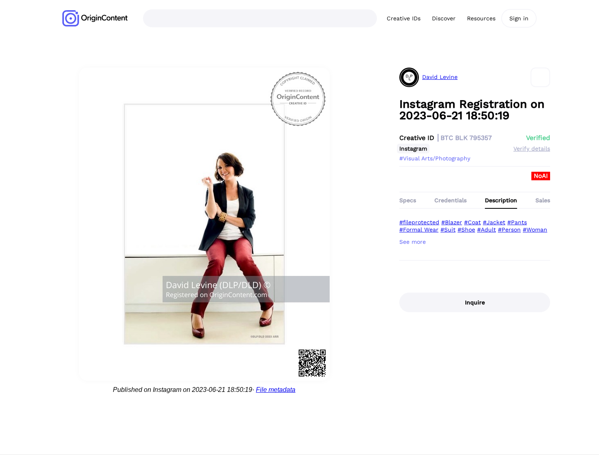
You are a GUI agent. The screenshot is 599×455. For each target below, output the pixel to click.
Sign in (519, 18)
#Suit (448, 229)
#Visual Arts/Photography (434, 158)
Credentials (450, 200)
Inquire (475, 302)
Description (501, 200)
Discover (444, 18)
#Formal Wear (418, 229)
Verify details (531, 148)
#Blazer (451, 222)
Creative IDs (404, 18)
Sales (542, 200)
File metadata (275, 389)
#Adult (486, 229)
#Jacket (494, 222)
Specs (407, 200)
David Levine (440, 77)
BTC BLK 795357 (466, 138)
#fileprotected (419, 222)
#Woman (535, 229)
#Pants (517, 222)
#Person (509, 229)
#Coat (472, 222)
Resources (481, 18)
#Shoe (466, 229)
